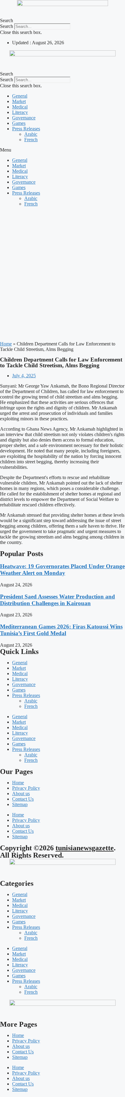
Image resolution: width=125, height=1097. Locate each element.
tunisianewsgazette (85, 848)
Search (6, 26)
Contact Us (23, 799)
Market (19, 101)
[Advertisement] (62, 274)
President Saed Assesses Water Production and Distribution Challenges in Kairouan (57, 599)
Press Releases (26, 128)
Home (6, 343)
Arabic (30, 134)
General (19, 95)
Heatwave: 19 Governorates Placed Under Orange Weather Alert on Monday (62, 569)
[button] (62, 20)
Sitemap (20, 804)
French (31, 139)
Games (18, 123)
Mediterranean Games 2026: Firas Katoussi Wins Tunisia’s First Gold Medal (61, 629)
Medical (20, 106)
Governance (23, 117)
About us (21, 793)
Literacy (20, 112)
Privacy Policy (26, 788)
